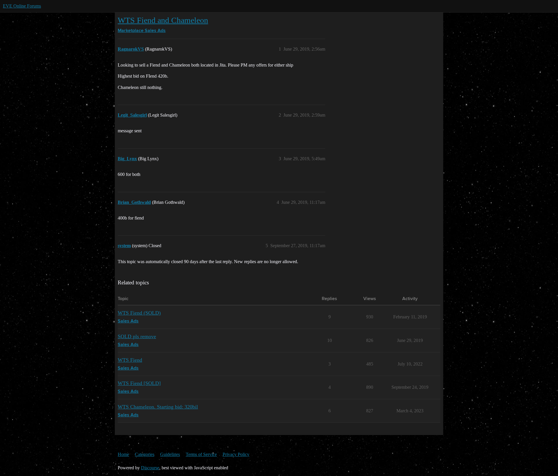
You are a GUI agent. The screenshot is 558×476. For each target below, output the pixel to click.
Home (123, 454)
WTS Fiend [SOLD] (139, 383)
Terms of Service (201, 454)
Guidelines (170, 454)
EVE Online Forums (22, 5)
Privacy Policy (236, 454)
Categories (144, 454)
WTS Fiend (130, 360)
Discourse (150, 467)
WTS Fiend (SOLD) (139, 313)
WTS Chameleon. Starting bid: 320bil (158, 407)
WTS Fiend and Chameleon (163, 20)
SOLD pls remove (137, 336)
